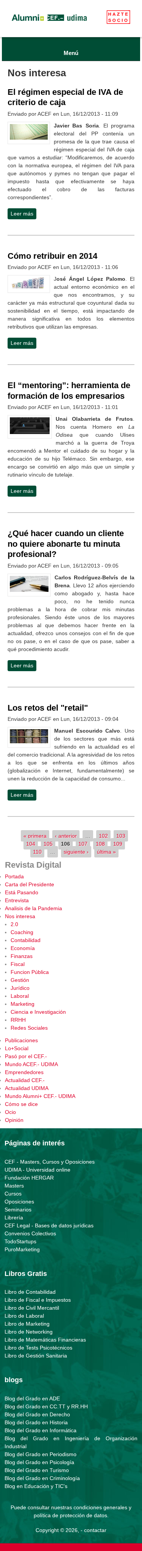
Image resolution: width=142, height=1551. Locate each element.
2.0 (14, 924)
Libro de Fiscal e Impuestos (38, 1300)
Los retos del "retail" (48, 708)
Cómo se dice (21, 1104)
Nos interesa (20, 916)
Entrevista (17, 900)
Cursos (13, 1194)
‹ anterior (66, 836)
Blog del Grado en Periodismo (40, 1454)
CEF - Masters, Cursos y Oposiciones (50, 1162)
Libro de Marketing (27, 1324)
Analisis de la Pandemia (33, 908)
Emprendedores (24, 1072)
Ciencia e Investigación (38, 1012)
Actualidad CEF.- (25, 1080)
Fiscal (18, 964)
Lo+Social (16, 1048)
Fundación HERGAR (29, 1178)
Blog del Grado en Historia (36, 1422)
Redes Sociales (29, 1028)
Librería (14, 1217)
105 (48, 844)
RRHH (18, 1020)
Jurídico (20, 988)
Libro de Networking (29, 1332)
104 (30, 844)
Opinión (14, 1120)
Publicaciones (21, 1040)
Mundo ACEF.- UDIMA (31, 1064)
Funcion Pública (30, 972)
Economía (23, 948)
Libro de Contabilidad (30, 1292)
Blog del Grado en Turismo (37, 1470)
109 (117, 844)
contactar (95, 1530)
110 (37, 852)
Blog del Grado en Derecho (37, 1414)
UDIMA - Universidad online (37, 1170)
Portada (14, 876)
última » (106, 852)
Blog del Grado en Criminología (42, 1478)
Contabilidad (26, 940)
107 (82, 844)
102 (103, 836)
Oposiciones (19, 1202)
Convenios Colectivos (30, 1233)
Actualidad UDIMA (26, 1088)
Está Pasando (21, 892)
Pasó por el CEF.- (26, 1056)
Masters (14, 1186)
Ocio (10, 1112)
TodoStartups (20, 1241)
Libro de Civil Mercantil (32, 1308)
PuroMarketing (22, 1249)
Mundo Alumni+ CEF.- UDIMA (40, 1096)
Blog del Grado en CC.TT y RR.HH (46, 1406)
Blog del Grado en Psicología (39, 1462)
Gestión (20, 980)
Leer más (23, 215)
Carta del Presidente (29, 884)
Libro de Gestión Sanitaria (36, 1356)
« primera (35, 836)
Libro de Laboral (24, 1316)
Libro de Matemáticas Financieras (45, 1340)
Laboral (20, 996)
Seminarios (18, 1210)
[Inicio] (49, 23)
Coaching (22, 932)
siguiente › (76, 852)
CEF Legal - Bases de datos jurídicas (49, 1225)
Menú (71, 53)
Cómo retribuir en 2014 (52, 256)
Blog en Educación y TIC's (36, 1486)
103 (120, 836)
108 (100, 844)
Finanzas (22, 956)
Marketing (22, 1004)
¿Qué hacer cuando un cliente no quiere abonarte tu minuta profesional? (66, 544)
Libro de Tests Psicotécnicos (38, 1348)
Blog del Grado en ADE (32, 1398)
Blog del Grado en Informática (40, 1430)
